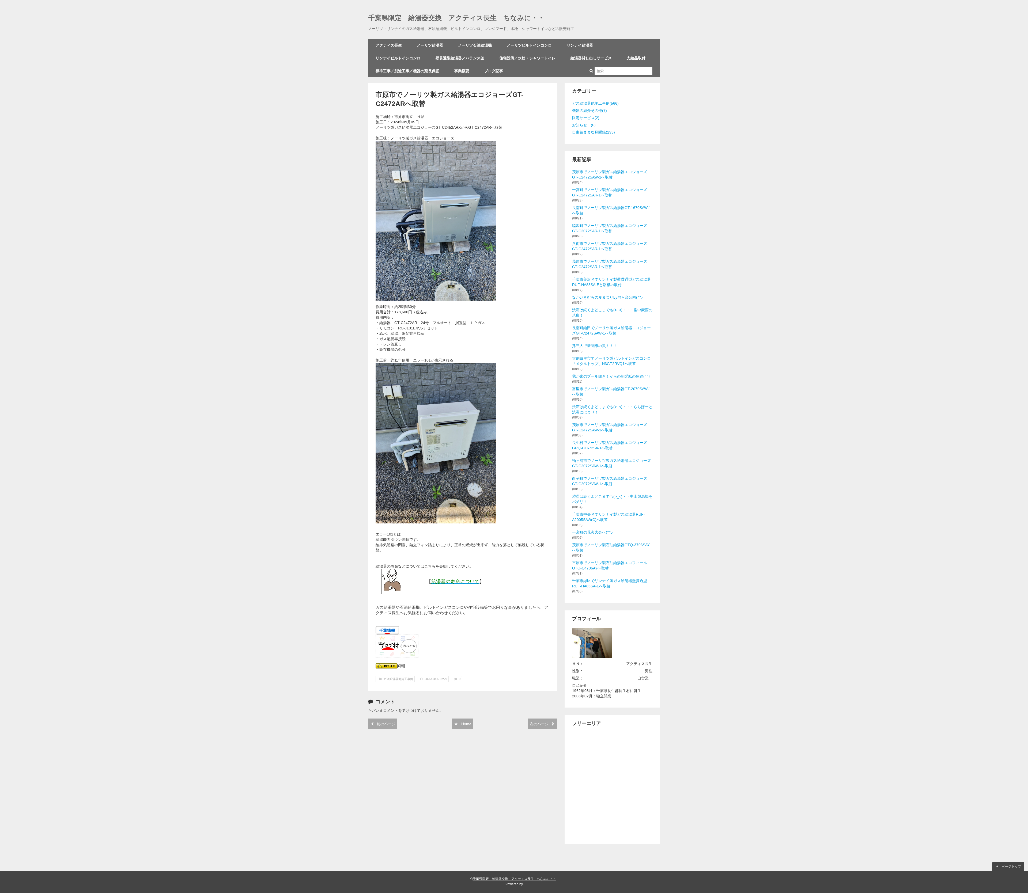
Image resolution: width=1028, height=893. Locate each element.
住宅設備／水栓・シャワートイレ (527, 58)
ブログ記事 (493, 71)
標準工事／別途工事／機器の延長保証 (407, 71)
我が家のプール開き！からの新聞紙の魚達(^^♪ (611, 376)
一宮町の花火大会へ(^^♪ (592, 532)
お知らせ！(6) (584, 125)
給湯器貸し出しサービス (591, 58)
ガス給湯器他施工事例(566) (595, 103)
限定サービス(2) (585, 118)
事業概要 (461, 71)
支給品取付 (636, 58)
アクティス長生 (389, 45)
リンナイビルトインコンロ (398, 58)
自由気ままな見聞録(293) (593, 132)
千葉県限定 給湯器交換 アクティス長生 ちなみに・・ (456, 17)
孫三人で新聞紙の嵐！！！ (594, 346)
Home (465, 724)
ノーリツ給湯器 (430, 45)
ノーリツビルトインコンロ (529, 45)
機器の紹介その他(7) (589, 110)
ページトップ (1011, 866)
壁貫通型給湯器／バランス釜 (460, 58)
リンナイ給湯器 (580, 45)
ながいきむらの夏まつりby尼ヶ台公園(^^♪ (607, 297)
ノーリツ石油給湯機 (475, 45)
